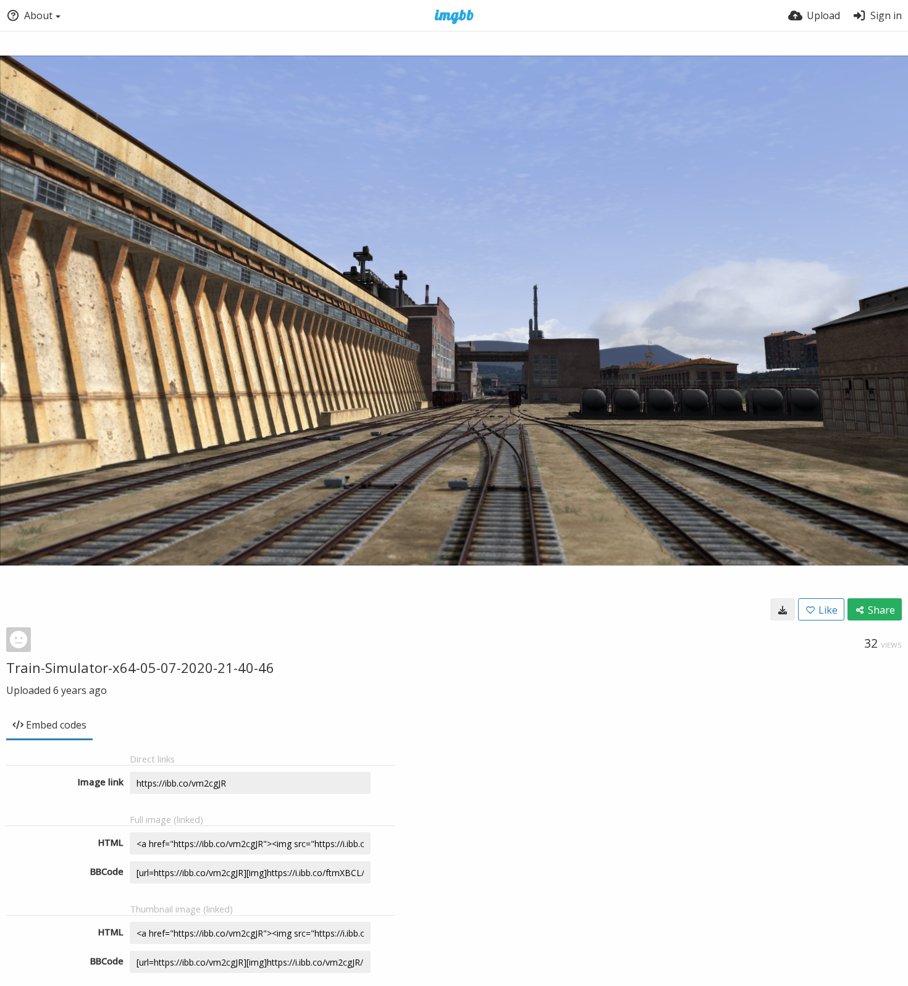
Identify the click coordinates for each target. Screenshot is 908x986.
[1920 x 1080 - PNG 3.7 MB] (782, 609)
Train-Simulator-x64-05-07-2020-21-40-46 (140, 667)
